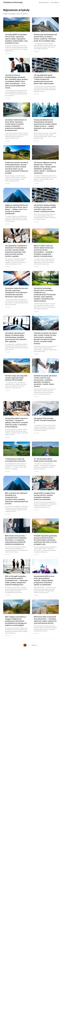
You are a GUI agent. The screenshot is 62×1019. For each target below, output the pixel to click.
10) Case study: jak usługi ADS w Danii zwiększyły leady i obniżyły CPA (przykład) (16, 378)
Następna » (34, 645)
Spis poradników (44, 2)
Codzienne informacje (13, 2)
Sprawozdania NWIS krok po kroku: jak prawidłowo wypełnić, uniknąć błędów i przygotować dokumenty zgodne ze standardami (44, 580)
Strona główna (54, 2)
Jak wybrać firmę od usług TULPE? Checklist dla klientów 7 (45, 420)
